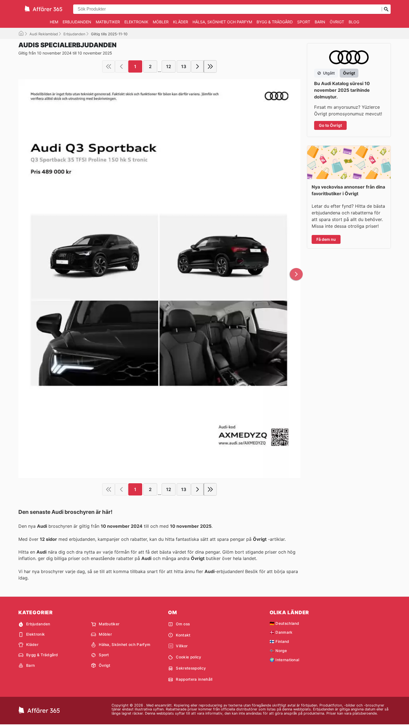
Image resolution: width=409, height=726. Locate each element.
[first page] (108, 66)
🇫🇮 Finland (279, 641)
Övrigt (337, 21)
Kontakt (183, 635)
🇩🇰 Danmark (281, 632)
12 (168, 66)
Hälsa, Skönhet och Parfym (222, 21)
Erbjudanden (77, 21)
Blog (354, 21)
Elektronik (136, 21)
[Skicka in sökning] (386, 9)
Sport (303, 21)
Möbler (161, 21)
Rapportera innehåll (194, 679)
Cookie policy (188, 657)
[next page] (197, 66)
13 (183, 66)
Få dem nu (326, 239)
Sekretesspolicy (191, 668)
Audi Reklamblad (43, 34)
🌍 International (284, 660)
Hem (54, 21)
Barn (320, 21)
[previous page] (121, 66)
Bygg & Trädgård (275, 21)
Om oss (183, 624)
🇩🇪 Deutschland (284, 623)
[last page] (210, 66)
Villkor (182, 646)
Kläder (180, 21)
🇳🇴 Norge (278, 650)
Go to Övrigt (330, 125)
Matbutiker (108, 21)
